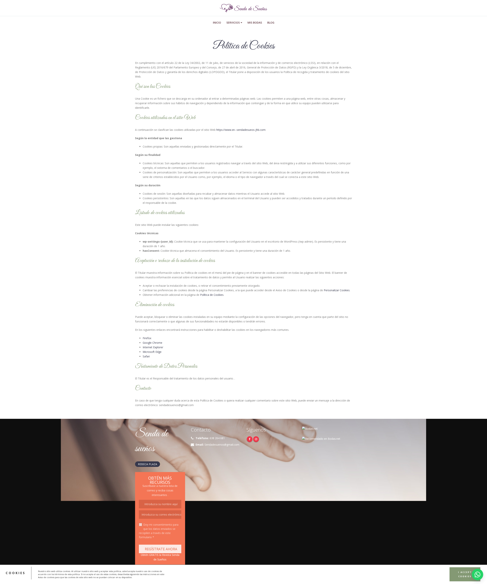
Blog (270, 22)
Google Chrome (152, 342)
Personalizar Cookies (337, 290)
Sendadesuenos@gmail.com (222, 444)
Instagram (256, 439)
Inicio (217, 22)
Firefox (147, 338)
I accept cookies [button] (465, 574)
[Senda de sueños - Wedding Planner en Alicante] (243, 8)
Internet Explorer (153, 347)
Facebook (249, 439)
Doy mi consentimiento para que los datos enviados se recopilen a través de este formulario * (158, 531)
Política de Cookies (212, 295)
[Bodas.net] (310, 428)
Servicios (233, 22)
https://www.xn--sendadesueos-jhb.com (240, 130)
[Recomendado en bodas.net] (321, 438)
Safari (146, 356)
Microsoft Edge (152, 352)
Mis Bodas (254, 22)
